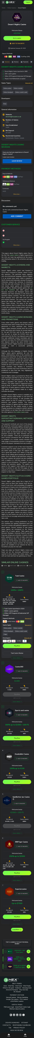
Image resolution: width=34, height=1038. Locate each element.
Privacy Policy (19, 1028)
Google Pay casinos (12, 999)
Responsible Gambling (22, 1025)
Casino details (16, 658)
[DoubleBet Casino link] (9, 757)
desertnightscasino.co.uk (13, 117)
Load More (16, 929)
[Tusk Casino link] (9, 579)
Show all (29, 83)
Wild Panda (27, 986)
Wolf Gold (18, 986)
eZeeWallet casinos (17, 1001)
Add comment (17, 216)
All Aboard (17, 992)
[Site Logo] (14, 2)
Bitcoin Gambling (22, 997)
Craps (5, 634)
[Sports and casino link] (9, 713)
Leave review (17, 161)
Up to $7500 (17, 903)
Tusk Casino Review (17, 653)
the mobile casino (19, 412)
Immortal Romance (12, 990)
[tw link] (20, 1015)
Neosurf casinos (11, 997)
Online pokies (7, 88)
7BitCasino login (9, 1007)
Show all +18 (27, 638)
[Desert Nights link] (17, 17)
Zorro (5, 986)
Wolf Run (11, 986)
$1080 (17, 681)
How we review (16, 1030)
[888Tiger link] (9, 845)
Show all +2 (28, 625)
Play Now (17, 646)
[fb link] (10, 1015)
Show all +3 (28, 618)
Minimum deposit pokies (17, 1009)
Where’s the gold (8, 988)
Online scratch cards (21, 92)
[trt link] (14, 1015)
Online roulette (18, 88)
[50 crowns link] (10, 951)
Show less (16, 194)
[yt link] (23, 1015)
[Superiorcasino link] (9, 892)
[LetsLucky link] (10, 959)
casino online (14, 255)
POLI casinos (24, 999)
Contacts (7, 1025)
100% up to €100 (17, 768)
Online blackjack (8, 92)
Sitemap (24, 1023)
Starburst (18, 988)
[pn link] (17, 1015)
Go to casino (17, 38)
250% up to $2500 (17, 856)
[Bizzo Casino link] (10, 966)
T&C (9, 1028)
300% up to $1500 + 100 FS (17, 725)
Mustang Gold (26, 988)
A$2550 (17, 33)
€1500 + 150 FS (17, 812)
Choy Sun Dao (23, 990)
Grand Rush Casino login (22, 1007)
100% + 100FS (17, 590)
